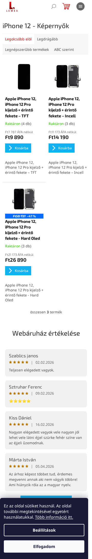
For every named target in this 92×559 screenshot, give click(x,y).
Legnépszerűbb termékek (27, 49)
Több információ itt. (54, 517)
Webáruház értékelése (46, 333)
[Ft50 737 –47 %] (24, 199)
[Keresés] (54, 6)
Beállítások (44, 530)
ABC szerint (64, 49)
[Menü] (80, 6)
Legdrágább (47, 39)
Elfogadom (44, 546)
